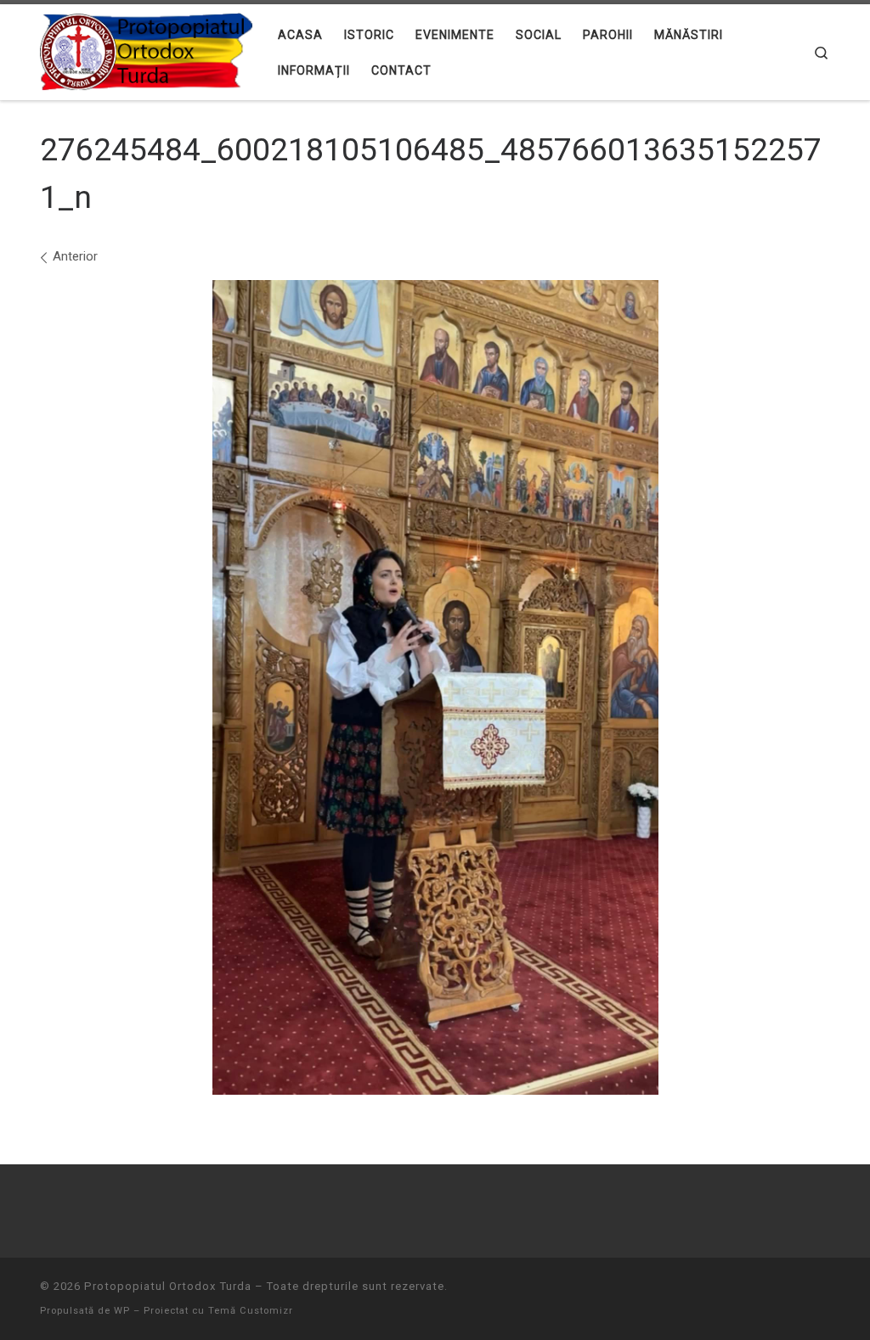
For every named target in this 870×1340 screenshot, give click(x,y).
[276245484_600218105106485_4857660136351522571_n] (435, 687)
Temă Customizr (250, 1310)
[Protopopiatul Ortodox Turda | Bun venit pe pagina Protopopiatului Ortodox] (146, 50)
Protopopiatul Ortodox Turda (167, 1286)
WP (122, 1310)
